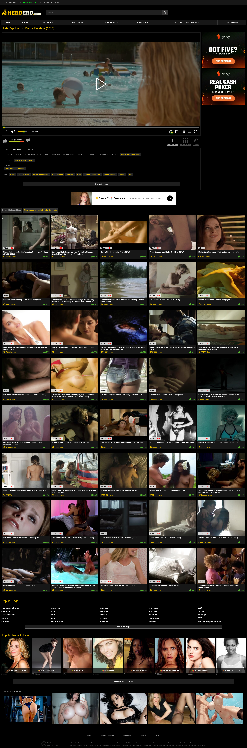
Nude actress (109, 175)
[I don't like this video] (28, 142)
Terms (143, 736)
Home (8, 22)
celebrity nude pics (92, 175)
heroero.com (55, 743)
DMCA (158, 736)
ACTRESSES (142, 22)
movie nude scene (40, 175)
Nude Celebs (24, 175)
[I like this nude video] (5, 142)
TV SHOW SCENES (10, 2)
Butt (79, 175)
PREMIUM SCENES (30, 2)
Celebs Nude (57, 175)
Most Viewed (78, 22)
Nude (12, 175)
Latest (24, 22)
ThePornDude (232, 22)
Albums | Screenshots (187, 22)
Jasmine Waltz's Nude (51, 2)
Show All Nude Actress (123, 682)
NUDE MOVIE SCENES (24, 161)
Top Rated (47, 22)
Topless (70, 175)
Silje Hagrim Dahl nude (130, 155)
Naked (122, 175)
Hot (130, 175)
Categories (111, 22)
